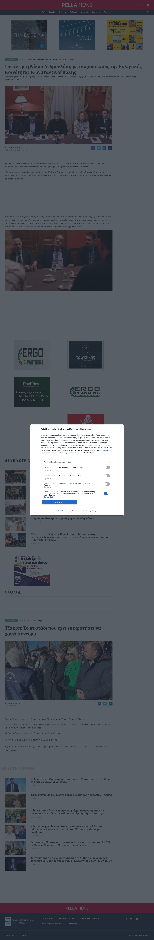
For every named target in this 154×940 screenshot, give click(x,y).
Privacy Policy (90, 511)
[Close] (118, 429)
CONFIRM (59, 502)
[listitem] (77, 462)
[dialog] (77, 470)
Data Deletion (63, 511)
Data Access (77, 511)
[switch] (107, 467)
